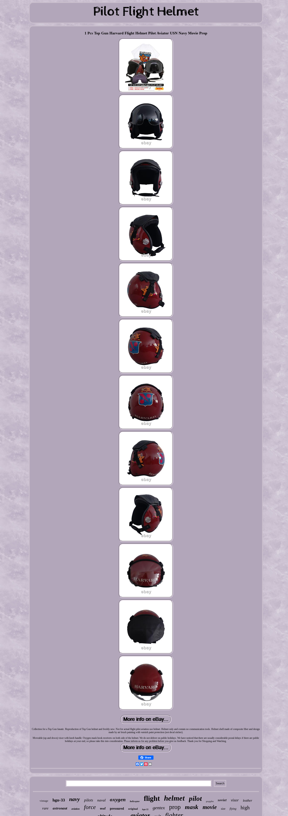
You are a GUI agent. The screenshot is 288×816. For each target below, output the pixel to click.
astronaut (60, 808)
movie (210, 807)
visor (235, 800)
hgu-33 (58, 800)
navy (74, 799)
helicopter (135, 801)
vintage (44, 800)
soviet (222, 799)
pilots (88, 800)
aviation (75, 808)
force (90, 807)
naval (101, 800)
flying (233, 808)
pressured (117, 808)
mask (191, 807)
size (223, 808)
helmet (174, 798)
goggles (210, 801)
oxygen (118, 799)
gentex (159, 807)
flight (152, 798)
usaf (103, 808)
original (133, 808)
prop (175, 806)
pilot (195, 798)
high (245, 807)
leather (247, 800)
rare (45, 808)
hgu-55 (145, 809)
